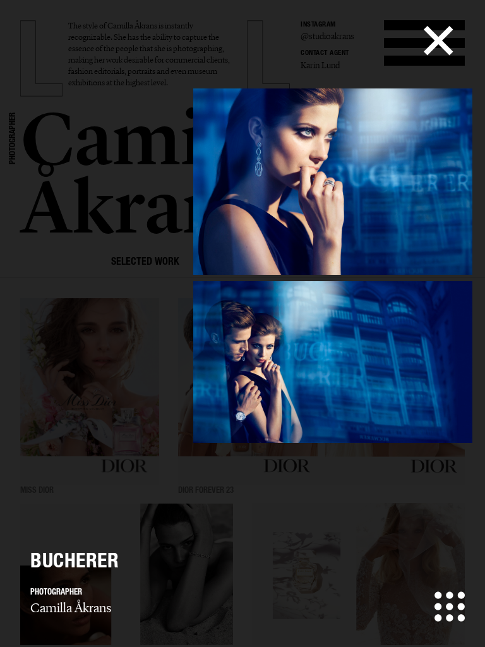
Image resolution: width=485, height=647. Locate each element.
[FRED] (126, 574)
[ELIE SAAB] (358, 574)
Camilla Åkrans (70, 607)
